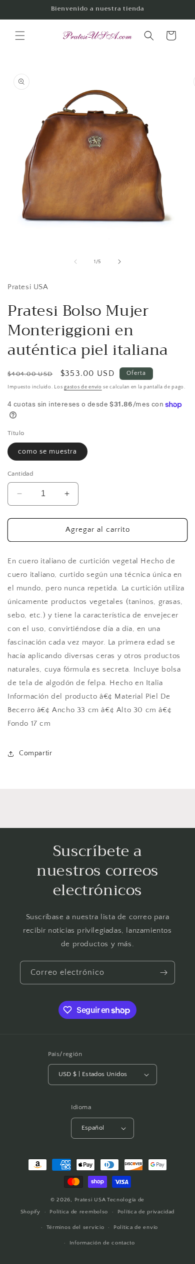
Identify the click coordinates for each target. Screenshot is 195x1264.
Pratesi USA (90, 1200)
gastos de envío (83, 387)
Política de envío (136, 1227)
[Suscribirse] (163, 972)
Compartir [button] (35, 753)
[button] (20, 36)
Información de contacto (102, 1243)
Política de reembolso (79, 1212)
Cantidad (20, 473)
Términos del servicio (75, 1227)
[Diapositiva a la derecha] (119, 262)
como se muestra (47, 452)
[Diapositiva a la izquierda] (75, 262)
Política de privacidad (146, 1212)
